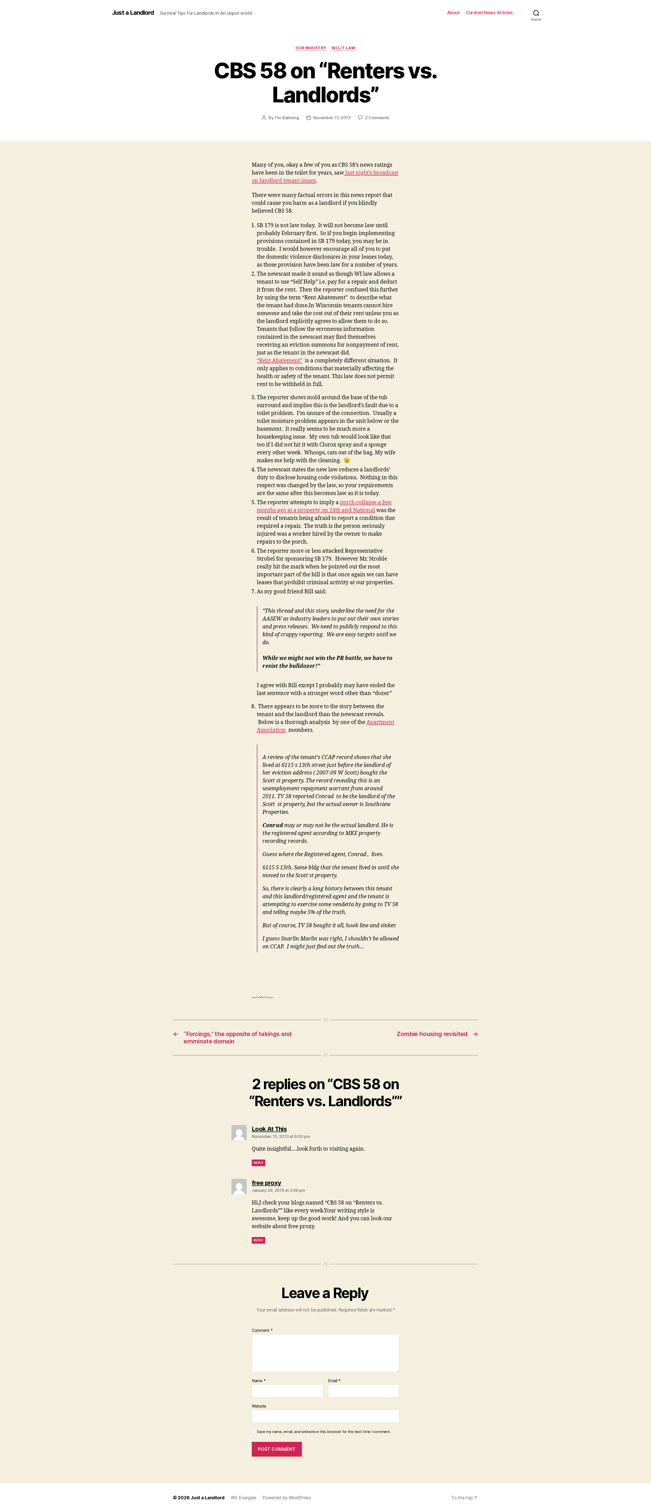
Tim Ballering (286, 117)
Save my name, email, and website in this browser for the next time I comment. (324, 1431)
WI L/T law (344, 48)
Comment (262, 1330)
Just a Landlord (133, 13)
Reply (258, 1163)
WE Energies (243, 1497)
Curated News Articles (489, 12)
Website (259, 1405)
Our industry (311, 48)
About (453, 12)
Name (259, 1381)
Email (334, 1381)
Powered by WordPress (286, 1497)
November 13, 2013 (331, 117)
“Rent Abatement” (279, 360)
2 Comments (377, 117)
